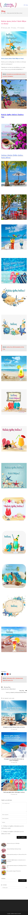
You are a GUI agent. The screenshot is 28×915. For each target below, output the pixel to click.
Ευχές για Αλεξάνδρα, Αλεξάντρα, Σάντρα (14, 848)
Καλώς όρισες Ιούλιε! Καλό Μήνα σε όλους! (14, 13)
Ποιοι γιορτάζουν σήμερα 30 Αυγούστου (14, 870)
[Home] (1, 13)
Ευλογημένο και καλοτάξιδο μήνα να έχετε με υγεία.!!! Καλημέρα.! (14, 759)
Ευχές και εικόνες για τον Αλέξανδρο (13, 843)
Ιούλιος (14, 27)
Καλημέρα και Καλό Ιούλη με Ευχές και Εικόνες (14, 727)
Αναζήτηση (3, 878)
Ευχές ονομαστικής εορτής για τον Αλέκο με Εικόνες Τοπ (16, 854)
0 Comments (21, 27)
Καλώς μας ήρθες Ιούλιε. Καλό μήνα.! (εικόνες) (14, 792)
